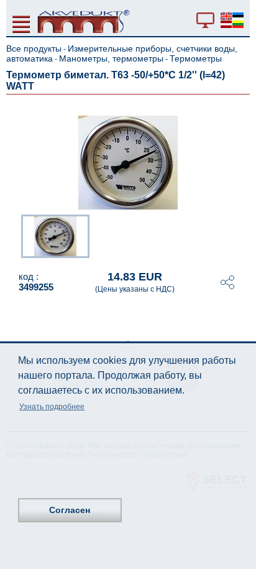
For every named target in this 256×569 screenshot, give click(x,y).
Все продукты (34, 48)
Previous (15, 235)
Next (241, 235)
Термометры (196, 58)
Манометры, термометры (111, 58)
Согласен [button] (69, 510)
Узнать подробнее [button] (52, 406)
